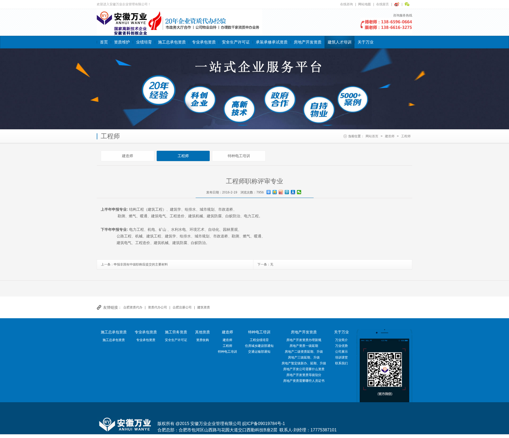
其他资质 (202, 332)
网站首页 (372, 136)
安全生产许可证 (236, 42)
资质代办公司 (157, 307)
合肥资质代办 (132, 307)
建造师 (389, 136)
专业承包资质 (204, 42)
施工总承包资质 (172, 42)
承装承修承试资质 (272, 42)
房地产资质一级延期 (303, 346)
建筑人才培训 (340, 42)
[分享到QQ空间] (275, 192)
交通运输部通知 (259, 351)
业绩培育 (144, 42)
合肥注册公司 (182, 307)
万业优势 (341, 346)
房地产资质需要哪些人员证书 (303, 381)
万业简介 (341, 340)
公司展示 (341, 351)
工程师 (406, 136)
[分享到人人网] (293, 192)
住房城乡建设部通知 (259, 346)
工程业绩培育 (259, 340)
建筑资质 (203, 307)
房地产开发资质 (308, 42)
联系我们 (341, 363)
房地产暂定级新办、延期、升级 (304, 363)
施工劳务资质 (176, 332)
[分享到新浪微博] (281, 192)
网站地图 (364, 4)
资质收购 (202, 340)
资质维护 (122, 42)
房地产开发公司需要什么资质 (303, 369)
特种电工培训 (239, 156)
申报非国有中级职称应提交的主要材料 (141, 264)
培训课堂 (341, 357)
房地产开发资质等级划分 (303, 375)
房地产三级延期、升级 (304, 357)
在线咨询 (346, 4)
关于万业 (366, 42)
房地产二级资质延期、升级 (304, 351)
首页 (104, 42)
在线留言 (382, 4)
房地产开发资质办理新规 (303, 340)
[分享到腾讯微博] (287, 192)
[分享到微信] (299, 192)
